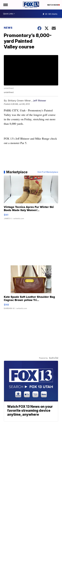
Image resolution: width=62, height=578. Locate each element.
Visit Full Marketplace (47, 172)
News (8, 27)
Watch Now (52, 5)
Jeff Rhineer (39, 100)
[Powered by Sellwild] (53, 358)
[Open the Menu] (5, 5)
